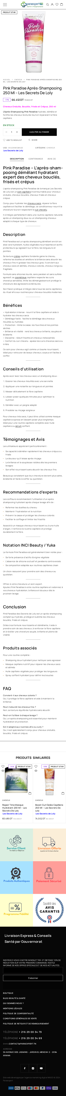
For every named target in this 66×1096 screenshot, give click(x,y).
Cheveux (18, 80)
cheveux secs (34, 203)
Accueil (6, 80)
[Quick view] (3, 770)
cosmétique (21, 277)
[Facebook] (25, 1068)
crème (17, 256)
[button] (30, 793)
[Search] (47, 4)
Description (17, 158)
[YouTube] (41, 1068)
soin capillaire (24, 191)
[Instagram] (33, 1068)
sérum (18, 426)
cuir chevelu (41, 209)
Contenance (36, 158)
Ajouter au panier (39, 132)
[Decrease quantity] (5, 132)
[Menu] (5, 4)
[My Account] (52, 4)
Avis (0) (52, 158)
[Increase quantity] (18, 132)
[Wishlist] (57, 4)
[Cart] (61, 4)
